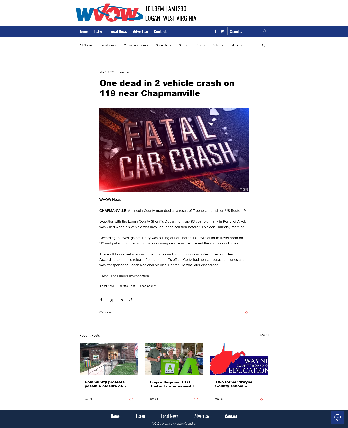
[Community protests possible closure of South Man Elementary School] (109, 359)
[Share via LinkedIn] (121, 300)
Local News (108, 45)
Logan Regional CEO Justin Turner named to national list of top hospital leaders (173, 384)
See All (264, 334)
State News (163, 45)
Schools (218, 45)
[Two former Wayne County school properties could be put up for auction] (239, 359)
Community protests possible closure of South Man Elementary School (107, 384)
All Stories (85, 45)
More (234, 45)
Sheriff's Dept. (126, 285)
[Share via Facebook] (101, 300)
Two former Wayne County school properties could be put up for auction (238, 384)
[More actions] (246, 72)
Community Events (136, 45)
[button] (263, 45)
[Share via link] (131, 300)
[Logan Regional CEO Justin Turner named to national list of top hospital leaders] (174, 359)
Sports (183, 45)
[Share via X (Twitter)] (111, 300)
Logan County (147, 285)
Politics (200, 45)
